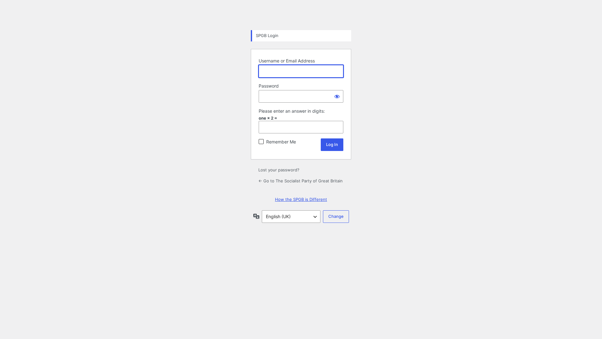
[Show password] (337, 96)
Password (269, 86)
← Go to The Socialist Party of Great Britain (300, 180)
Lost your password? (278, 169)
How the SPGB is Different (301, 199)
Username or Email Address (287, 60)
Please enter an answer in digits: (292, 111)
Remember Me (281, 141)
